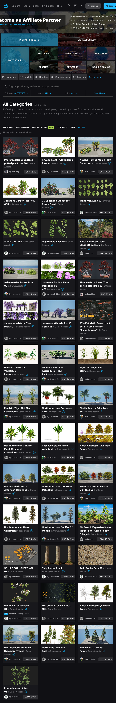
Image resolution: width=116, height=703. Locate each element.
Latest (81, 127)
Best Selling (22, 127)
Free (73, 127)
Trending (8, 127)
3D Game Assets (60, 77)
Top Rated (62, 127)
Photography (9, 77)
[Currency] (81, 6)
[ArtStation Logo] (5, 6)
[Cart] (75, 6)
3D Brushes (41, 77)
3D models (26, 77)
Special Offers (42, 127)
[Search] (69, 6)
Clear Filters (99, 93)
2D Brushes (79, 77)
